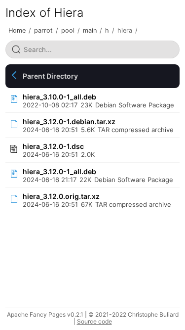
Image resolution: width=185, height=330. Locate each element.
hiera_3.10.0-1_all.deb (59, 97)
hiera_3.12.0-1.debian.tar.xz (69, 121)
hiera (124, 30)
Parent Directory (50, 76)
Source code (94, 321)
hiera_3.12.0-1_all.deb (59, 171)
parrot (43, 30)
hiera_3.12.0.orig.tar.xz (61, 196)
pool (67, 30)
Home (17, 30)
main (90, 30)
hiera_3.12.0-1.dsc (53, 146)
